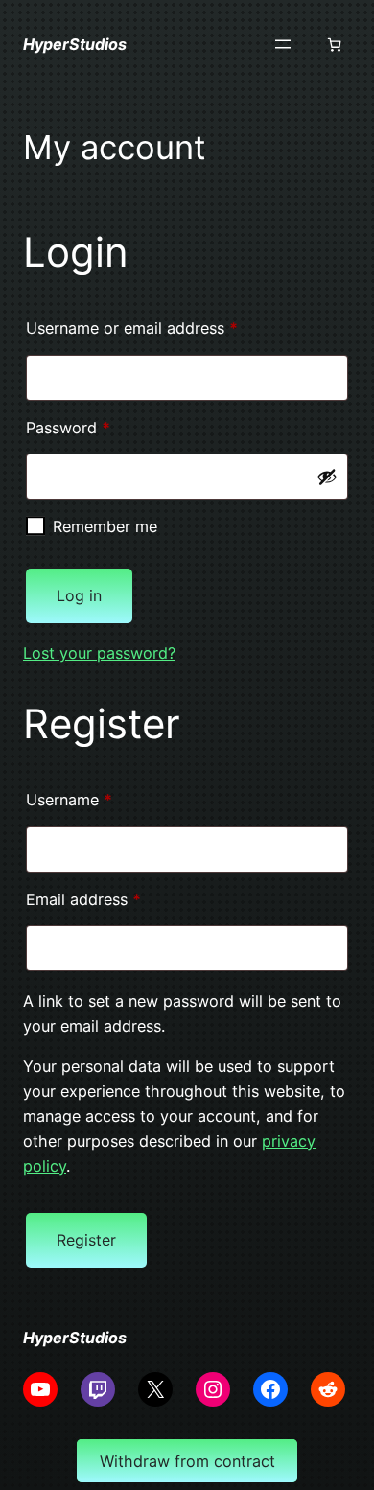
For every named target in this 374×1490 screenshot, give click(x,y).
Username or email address (163, 327)
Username (100, 799)
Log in (79, 595)
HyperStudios (75, 44)
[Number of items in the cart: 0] (334, 44)
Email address (115, 899)
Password (100, 427)
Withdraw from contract (187, 1461)
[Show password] (327, 476)
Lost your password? (99, 653)
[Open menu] (282, 44)
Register (86, 1239)
